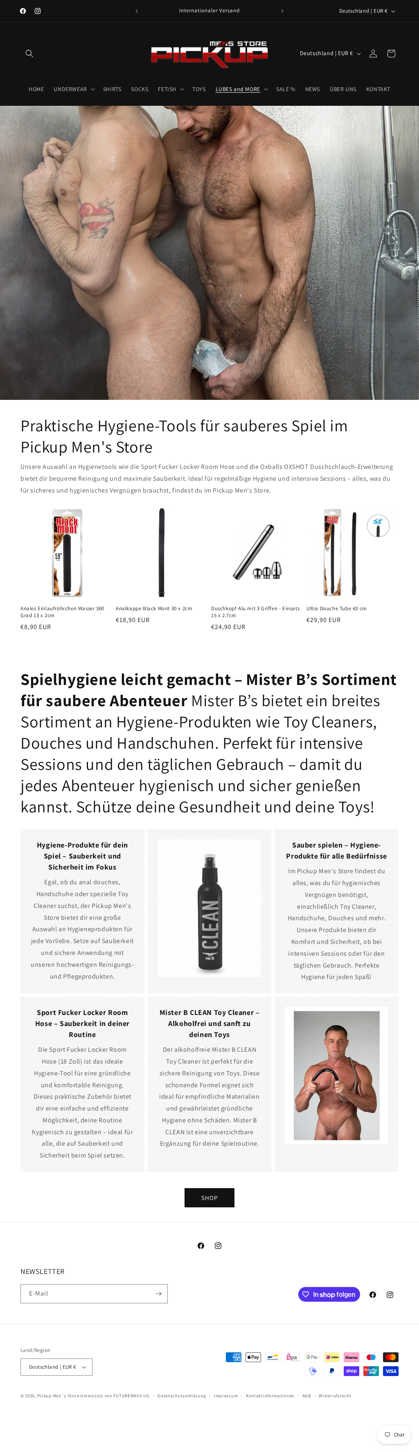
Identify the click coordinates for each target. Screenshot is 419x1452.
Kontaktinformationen (270, 1395)
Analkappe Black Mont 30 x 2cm (154, 608)
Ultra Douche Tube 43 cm (336, 608)
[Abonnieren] (158, 1293)
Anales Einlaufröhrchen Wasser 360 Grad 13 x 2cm (62, 612)
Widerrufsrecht (335, 1395)
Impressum (226, 1395)
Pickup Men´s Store (58, 1395)
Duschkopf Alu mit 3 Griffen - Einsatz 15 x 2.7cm (255, 612)
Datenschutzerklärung (182, 1395)
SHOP (209, 1198)
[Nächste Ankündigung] (282, 11)
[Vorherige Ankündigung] (137, 11)
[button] (29, 53)
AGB (306, 1395)
